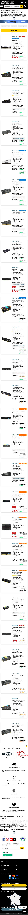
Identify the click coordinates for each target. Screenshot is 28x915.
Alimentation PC (5, 26)
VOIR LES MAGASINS (14, 909)
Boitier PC (14, 26)
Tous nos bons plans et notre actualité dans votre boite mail (13, 845)
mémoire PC (22, 820)
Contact (14, 885)
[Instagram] (7, 839)
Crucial (8, 757)
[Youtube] (11, 839)
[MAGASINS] (22, 2)
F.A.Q (14, 888)
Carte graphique (23, 26)
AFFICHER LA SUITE (14, 18)
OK (22, 848)
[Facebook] (4, 839)
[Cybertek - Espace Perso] (26, 2)
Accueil (2, 10)
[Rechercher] (21, 6)
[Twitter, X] (14, 839)
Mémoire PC (7, 10)
